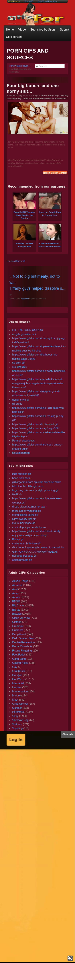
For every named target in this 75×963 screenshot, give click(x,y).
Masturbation (20, 691)
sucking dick (19, 366)
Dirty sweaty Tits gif (23, 518)
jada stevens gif (21, 473)
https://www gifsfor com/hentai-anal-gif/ (35, 424)
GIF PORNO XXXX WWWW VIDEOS (35, 551)
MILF (15, 699)
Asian (15, 593)
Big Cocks (18, 605)
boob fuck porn (21, 477)
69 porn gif (18, 362)
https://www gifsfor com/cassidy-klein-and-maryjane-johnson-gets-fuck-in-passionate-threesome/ (37, 383)
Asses (16, 597)
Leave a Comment (16, 261)
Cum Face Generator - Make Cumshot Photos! (50, 245)
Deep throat (19, 634)
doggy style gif (20, 399)
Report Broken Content (55, 172)
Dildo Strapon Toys (23, 638)
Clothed (16, 621)
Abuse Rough (22, 66)
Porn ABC (29, 1)
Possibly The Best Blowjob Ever (24, 245)
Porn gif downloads (23, 440)
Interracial (18, 683)
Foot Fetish (18, 654)
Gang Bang (19, 658)
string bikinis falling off (25, 514)
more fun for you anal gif (26, 510)
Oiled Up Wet (20, 703)
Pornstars (18, 711)
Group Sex (18, 670)
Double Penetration (23, 642)
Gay (14, 666)
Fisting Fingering (22, 650)
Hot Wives (18, 679)
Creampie (18, 626)
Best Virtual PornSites (47, 1)
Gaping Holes (20, 662)
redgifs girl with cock (24, 334)
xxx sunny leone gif (23, 522)
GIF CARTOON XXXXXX (27, 329)
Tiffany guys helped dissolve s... (37, 288)
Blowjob (16, 613)
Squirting (17, 728)
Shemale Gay (20, 720)
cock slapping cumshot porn (29, 527)
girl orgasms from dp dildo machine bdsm (36, 482)
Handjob (17, 675)
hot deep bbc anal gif (24, 555)
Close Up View (21, 617)
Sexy (15, 716)
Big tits (16, 609)
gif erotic (17, 403)
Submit (64, 29)
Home (10, 29)
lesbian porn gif (21, 452)
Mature (16, 695)
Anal (14, 589)
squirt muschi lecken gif (26, 543)
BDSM (16, 601)
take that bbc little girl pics (27, 486)
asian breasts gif (22, 559)
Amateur (17, 585)
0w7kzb (16, 494)
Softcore (17, 724)
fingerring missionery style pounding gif (35, 490)
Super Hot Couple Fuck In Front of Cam (50, 213)
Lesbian (16, 687)
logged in (24, 298)
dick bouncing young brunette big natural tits (38, 547)
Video (22, 29)
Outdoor (17, 707)
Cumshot (17, 630)
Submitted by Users (43, 29)
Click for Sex (14, 36)
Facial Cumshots (22, 646)
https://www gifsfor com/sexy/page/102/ (35, 428)
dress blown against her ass (29, 506)
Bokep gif (17, 539)
